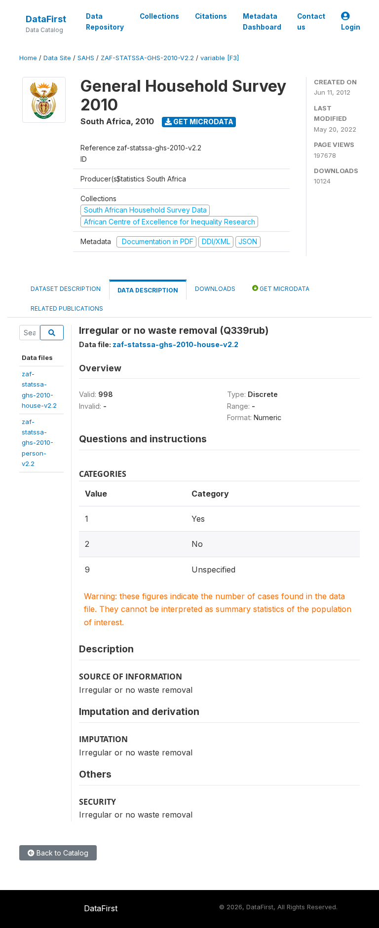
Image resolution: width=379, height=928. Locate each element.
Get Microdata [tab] (283, 288)
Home (28, 58)
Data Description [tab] (147, 290)
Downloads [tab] (215, 288)
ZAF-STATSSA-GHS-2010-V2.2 (147, 58)
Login (350, 27)
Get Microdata (202, 121)
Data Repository (105, 21)
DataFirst (46, 19)
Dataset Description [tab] (66, 288)
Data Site (57, 58)
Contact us (311, 21)
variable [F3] (219, 58)
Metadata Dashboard (262, 21)
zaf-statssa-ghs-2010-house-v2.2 (175, 344)
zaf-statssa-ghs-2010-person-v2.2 (37, 443)
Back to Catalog (61, 853)
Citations (211, 16)
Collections (159, 16)
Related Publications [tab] (67, 308)
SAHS (85, 58)
